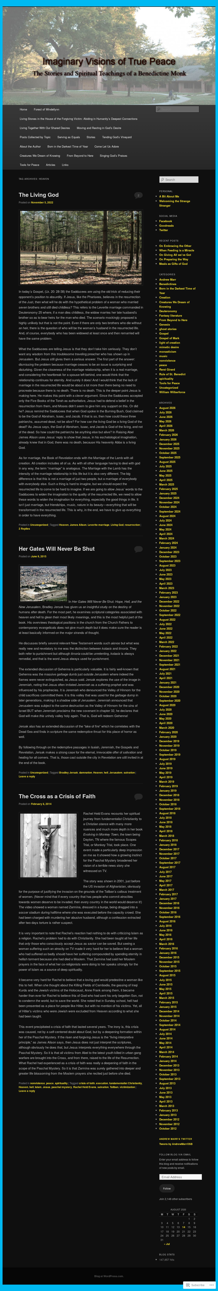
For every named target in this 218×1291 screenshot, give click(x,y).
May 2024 (165, 529)
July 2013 (165, 1088)
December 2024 (169, 498)
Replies (24, 528)
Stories (91, 137)
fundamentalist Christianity (125, 1083)
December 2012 (169, 1119)
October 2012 (167, 1128)
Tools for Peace (29, 165)
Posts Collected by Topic (35, 137)
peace (50, 1083)
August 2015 (167, 975)
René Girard (167, 369)
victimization (127, 1087)
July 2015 (165, 980)
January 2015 (167, 1007)
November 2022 (169, 606)
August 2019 (167, 759)
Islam (38, 1087)
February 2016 (168, 948)
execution (102, 1083)
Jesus (46, 1087)
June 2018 (165, 822)
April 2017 (165, 885)
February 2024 (168, 543)
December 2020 (169, 687)
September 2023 (169, 561)
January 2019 (167, 790)
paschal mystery (62, 1087)
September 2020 (169, 700)
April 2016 (165, 939)
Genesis (164, 324)
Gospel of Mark (169, 338)
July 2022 (165, 624)
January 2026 (167, 439)
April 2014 (165, 1047)
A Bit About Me (169, 196)
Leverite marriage (98, 525)
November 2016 (169, 908)
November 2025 (169, 448)
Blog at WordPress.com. (109, 1276)
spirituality (61, 1083)
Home (23, 109)
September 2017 (169, 863)
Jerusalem (115, 772)
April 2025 (165, 480)
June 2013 (165, 1092)
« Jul (167, 1244)
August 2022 (167, 619)
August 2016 (167, 921)
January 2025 (167, 493)
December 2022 (169, 601)
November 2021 (169, 660)
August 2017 (167, 867)
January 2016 (167, 953)
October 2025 (167, 453)
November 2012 (169, 1124)
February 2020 (168, 732)
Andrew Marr (167, 279)
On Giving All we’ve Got (175, 255)
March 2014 (166, 1052)
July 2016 (165, 926)
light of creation (169, 342)
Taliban (114, 1087)
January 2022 (167, 651)
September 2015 (169, 971)
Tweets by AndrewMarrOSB (176, 1144)
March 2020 (166, 728)
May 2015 (165, 989)
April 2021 (165, 678)
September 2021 (169, 664)
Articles (50, 165)
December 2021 (169, 655)
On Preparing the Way (173, 259)
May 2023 (165, 579)
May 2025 (165, 475)
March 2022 (166, 642)
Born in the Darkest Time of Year (67, 146)
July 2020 (165, 709)
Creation (164, 297)
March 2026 (166, 430)
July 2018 (165, 818)
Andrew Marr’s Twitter (175, 1138)
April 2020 (165, 723)
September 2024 (169, 511)
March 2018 (166, 836)
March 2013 (166, 1106)
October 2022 (167, 610)
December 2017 (169, 849)
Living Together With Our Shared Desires (45, 128)
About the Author (30, 146)
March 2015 (166, 998)
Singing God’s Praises (113, 156)
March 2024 (166, 538)
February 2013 (168, 1110)
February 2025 (168, 489)
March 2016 (166, 944)
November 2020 (169, 692)
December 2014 (169, 1011)
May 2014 (165, 1043)
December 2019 (169, 741)
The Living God (39, 195)
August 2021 (167, 669)
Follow (167, 1188)
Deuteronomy (168, 311)
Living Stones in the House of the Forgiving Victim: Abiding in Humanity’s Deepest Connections (79, 119)
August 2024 (167, 516)
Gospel (164, 333)
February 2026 (168, 435)
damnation (85, 772)
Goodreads (166, 225)
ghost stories (167, 329)
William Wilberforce (172, 392)
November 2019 (169, 745)
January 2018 (167, 845)
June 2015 (165, 984)
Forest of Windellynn (46, 109)
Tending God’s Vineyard (117, 137)
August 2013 (167, 1083)
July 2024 (165, 520)
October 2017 (167, 858)
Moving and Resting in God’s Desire (99, 128)
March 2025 (166, 484)
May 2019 (165, 773)
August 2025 (167, 462)
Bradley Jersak (68, 772)
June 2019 (165, 768)
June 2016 (165, 930)
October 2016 (167, 912)
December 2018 (169, 795)
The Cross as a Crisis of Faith (57, 796)
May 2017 (165, 881)
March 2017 (166, 890)
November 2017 (169, 854)
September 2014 (169, 1025)
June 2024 (165, 525)
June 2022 (165, 628)
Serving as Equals (68, 137)
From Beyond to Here (80, 156)
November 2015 (169, 962)
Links (65, 165)
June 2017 (165, 876)
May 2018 (165, 826)
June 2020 (165, 714)
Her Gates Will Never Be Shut (57, 548)
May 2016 (165, 935)
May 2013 (165, 1097)
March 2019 (166, 782)
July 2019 (165, 764)
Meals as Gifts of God (173, 264)
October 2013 (167, 1074)
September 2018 (169, 809)
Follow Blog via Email (175, 1154)
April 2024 (165, 534)
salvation (129, 772)
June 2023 (165, 574)
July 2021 (165, 673)
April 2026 (165, 426)
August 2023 (167, 565)
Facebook (165, 221)
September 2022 (169, 615)
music (163, 356)
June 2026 (165, 417)
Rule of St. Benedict (172, 374)
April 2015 (165, 993)
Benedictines (167, 284)
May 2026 (165, 421)
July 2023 (165, 570)
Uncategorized (39, 525)
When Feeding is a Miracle (176, 250)
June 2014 (165, 1038)
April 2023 (165, 583)
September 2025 (169, 457)
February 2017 (168, 894)
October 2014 (167, 1020)
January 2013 (167, 1115)
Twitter (163, 230)
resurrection (132, 525)
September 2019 (169, 754)
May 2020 (165, 718)
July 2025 (165, 466)
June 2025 (165, 471)
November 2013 (169, 1070)
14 (183, 1227)
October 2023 (167, 556)
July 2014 (165, 1034)
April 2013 (165, 1101)
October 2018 (167, 804)
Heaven (64, 525)
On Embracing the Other (175, 246)
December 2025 (169, 444)
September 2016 (169, 917)
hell (106, 772)
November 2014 (169, 1016)
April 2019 (165, 777)
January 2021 (167, 682)
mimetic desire (169, 347)
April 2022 (165, 637)
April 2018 (165, 831)
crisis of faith (87, 1083)
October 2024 (167, 507)
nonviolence (37, 1083)
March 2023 (166, 588)
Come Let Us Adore (107, 146)
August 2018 (167, 813)
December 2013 (169, 1065)
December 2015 (169, 957)
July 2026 (165, 412)
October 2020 (167, 696)
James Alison (78, 525)
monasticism (167, 351)
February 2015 (168, 1002)
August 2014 (167, 1029)
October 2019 (167, 750)
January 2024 (167, 547)
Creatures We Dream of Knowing (40, 156)
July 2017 (165, 872)
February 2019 (168, 786)
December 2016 (169, 903)
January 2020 (167, 737)
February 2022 (168, 646)
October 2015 (167, 966)
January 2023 (167, 597)
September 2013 (169, 1079)
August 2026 (167, 408)
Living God (117, 525)
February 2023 (168, 592)
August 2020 (167, 705)
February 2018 (168, 840)
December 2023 (169, 552)
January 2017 (167, 899)
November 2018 (169, 800)
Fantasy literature (170, 315)
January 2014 (167, 1061)
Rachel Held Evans (84, 1087)
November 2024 (169, 502)
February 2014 (168, 1056)
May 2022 (165, 633)
